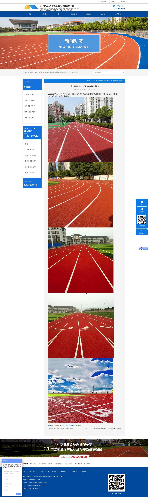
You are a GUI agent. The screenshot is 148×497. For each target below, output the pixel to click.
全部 (26, 144)
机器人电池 (68, 463)
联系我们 (118, 14)
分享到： (52, 425)
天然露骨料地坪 (29, 106)
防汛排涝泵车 (78, 463)
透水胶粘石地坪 (29, 112)
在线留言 (103, 14)
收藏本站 (103, 1)
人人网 (75, 425)
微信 (80, 425)
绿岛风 (50, 463)
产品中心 (59, 14)
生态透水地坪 (29, 94)
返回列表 (84, 428)
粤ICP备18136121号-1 (33, 488)
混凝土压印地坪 (29, 100)
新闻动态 (88, 14)
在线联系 (113, 1)
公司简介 (44, 14)
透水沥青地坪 (29, 117)
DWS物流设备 (58, 463)
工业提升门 (42, 463)
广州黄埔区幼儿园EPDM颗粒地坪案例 (63, 428)
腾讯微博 (69, 425)
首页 (30, 14)
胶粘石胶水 (33, 463)
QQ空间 (57, 425)
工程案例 (74, 14)
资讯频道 (87, 463)
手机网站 (123, 1)
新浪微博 (63, 425)
